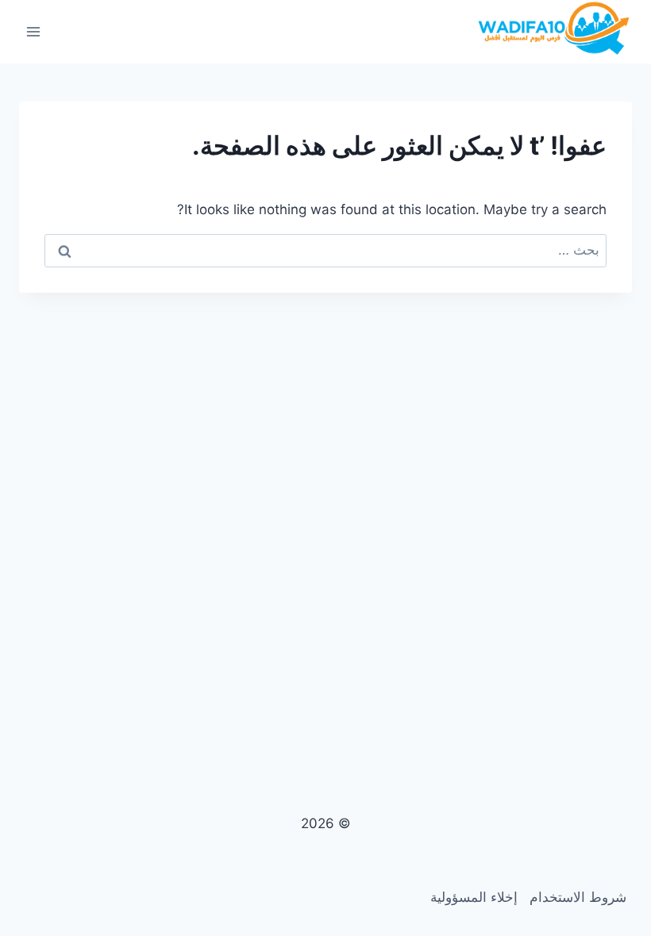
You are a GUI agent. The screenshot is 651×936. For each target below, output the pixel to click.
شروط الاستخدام (578, 897)
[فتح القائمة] (33, 31)
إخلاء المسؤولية (474, 897)
